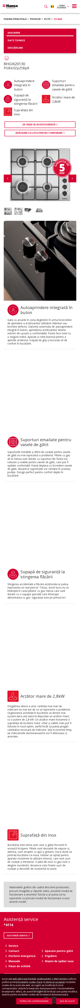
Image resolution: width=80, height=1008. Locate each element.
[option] (8, 211)
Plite (47, 19)
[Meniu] (74, 6)
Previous (8, 178)
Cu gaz (58, 19)
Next (72, 178)
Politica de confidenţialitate (34, 1001)
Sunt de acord (67, 1001)
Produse (35, 19)
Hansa (10, 6)
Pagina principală (15, 19)
